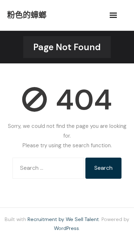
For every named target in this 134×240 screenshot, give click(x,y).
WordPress (66, 228)
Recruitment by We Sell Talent (63, 219)
